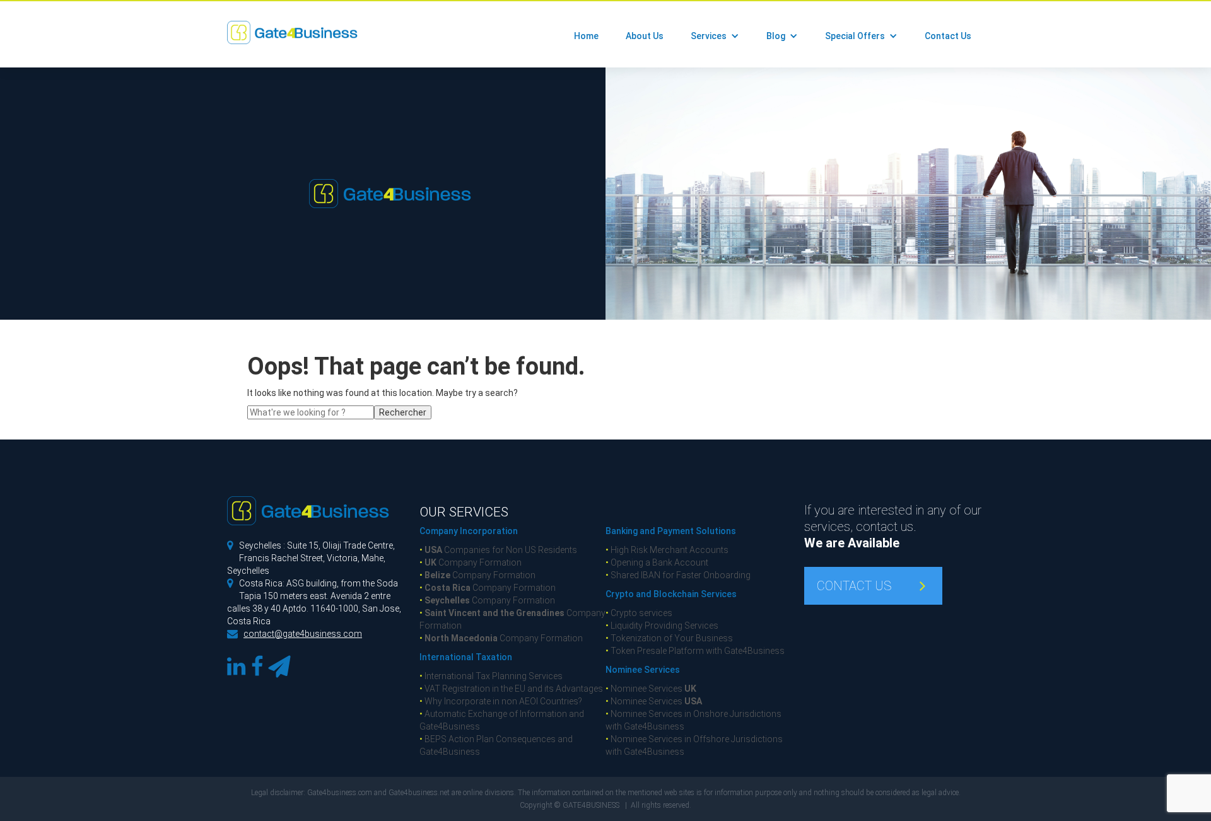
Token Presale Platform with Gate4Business (695, 651)
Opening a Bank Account (657, 562)
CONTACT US (854, 585)
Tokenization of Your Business (669, 638)
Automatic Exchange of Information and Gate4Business (501, 720)
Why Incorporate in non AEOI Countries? (500, 701)
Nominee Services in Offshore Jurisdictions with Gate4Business (694, 745)
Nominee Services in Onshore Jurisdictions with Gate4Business (693, 720)
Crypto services (639, 613)
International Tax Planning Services (491, 676)
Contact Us (948, 36)
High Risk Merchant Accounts (667, 550)
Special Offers (855, 36)
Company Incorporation (468, 531)
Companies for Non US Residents (498, 550)
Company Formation (470, 562)
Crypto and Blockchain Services (671, 594)
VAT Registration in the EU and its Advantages (511, 689)
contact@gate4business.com (302, 634)
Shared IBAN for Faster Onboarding (678, 575)
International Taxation (465, 657)
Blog (775, 36)
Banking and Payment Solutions (671, 531)
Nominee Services (643, 670)
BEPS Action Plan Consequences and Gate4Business (496, 745)
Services (709, 36)
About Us (645, 36)
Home (586, 36)
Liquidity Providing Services (662, 625)
